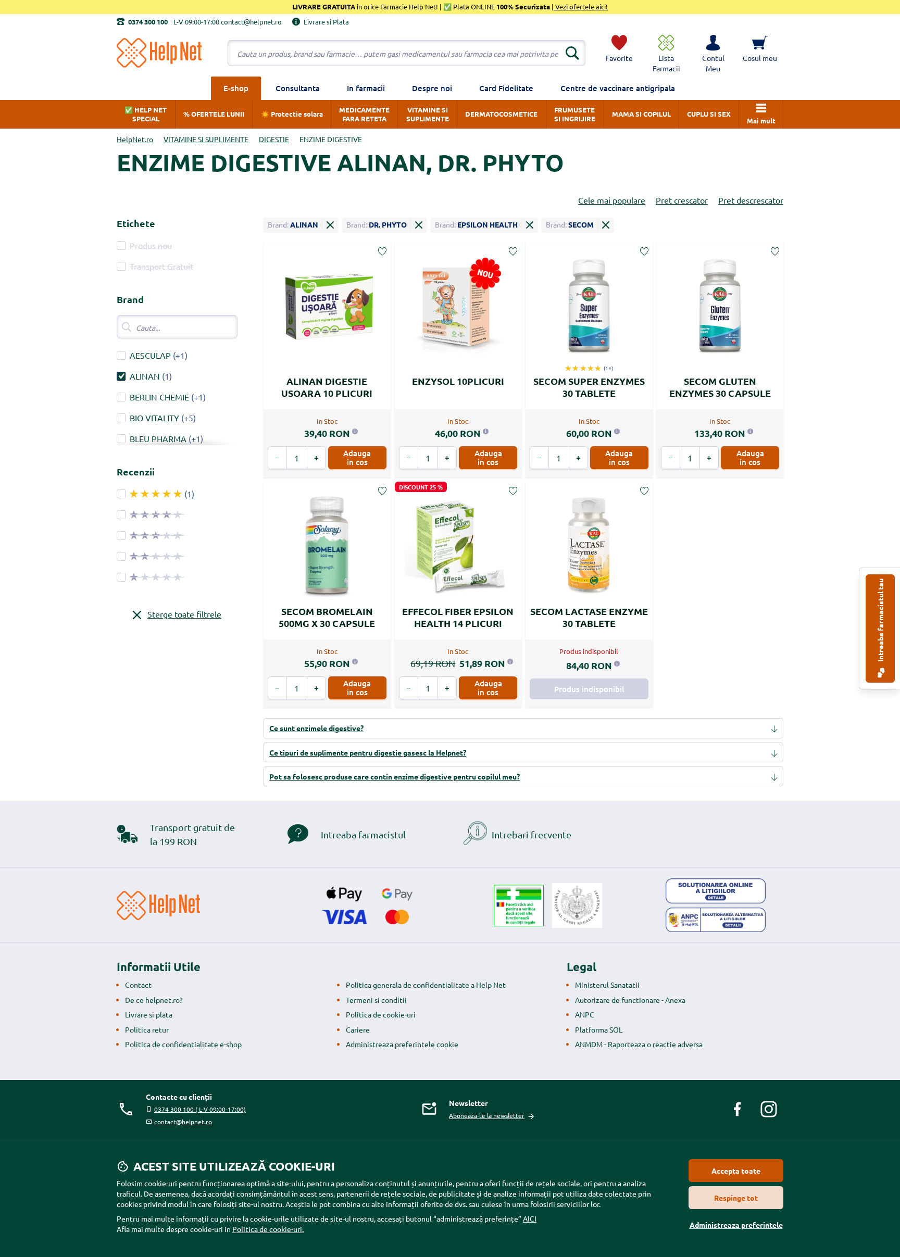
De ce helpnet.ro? (154, 999)
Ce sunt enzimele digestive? (316, 728)
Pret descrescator (750, 200)
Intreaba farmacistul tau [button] (880, 621)
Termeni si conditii (376, 999)
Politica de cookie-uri (381, 1014)
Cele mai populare (611, 200)
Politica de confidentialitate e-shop (183, 1044)
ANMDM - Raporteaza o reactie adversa (639, 1044)
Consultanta (298, 88)
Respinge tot (736, 1197)
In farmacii (366, 88)
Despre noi (432, 88)
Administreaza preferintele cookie (402, 1044)
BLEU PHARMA (158, 438)
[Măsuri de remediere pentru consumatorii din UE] (716, 890)
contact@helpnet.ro (183, 1121)
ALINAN (145, 376)
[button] (713, 53)
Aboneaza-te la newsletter (486, 1115)
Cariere (358, 1029)
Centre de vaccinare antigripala (617, 88)
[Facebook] (737, 1109)
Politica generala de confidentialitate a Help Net (426, 984)
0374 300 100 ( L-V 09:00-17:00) (200, 1109)
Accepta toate (735, 1170)
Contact (138, 984)
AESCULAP (150, 355)
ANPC (584, 1014)
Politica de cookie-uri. (268, 1229)
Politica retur (147, 1029)
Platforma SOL (598, 1029)
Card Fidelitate (506, 88)
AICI (529, 1218)
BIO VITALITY (154, 417)
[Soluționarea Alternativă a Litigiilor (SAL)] (716, 920)
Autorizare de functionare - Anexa (630, 999)
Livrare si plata (148, 1014)
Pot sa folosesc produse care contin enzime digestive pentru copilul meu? (394, 776)
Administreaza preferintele (736, 1224)
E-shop (235, 88)
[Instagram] (768, 1109)
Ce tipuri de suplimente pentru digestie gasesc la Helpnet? (367, 752)
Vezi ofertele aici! (581, 6)
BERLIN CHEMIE (159, 397)
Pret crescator (682, 200)
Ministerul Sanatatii (607, 984)
